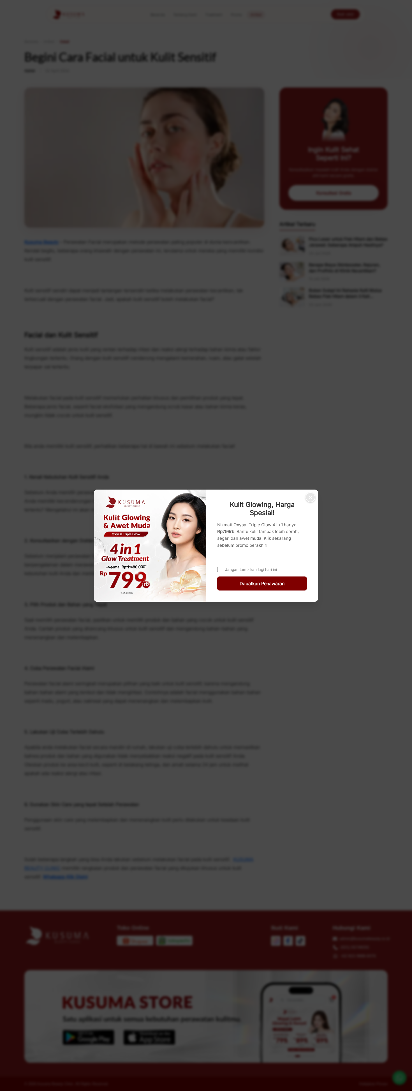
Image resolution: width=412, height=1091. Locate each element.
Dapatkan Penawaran (262, 583)
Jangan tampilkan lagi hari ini (251, 569)
